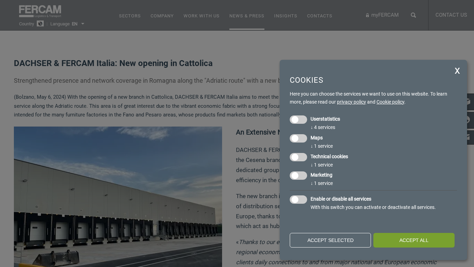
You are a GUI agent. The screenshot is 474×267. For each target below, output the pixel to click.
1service (322, 146)
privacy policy (351, 102)
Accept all (414, 240)
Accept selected (330, 240)
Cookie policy (390, 102)
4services (323, 127)
